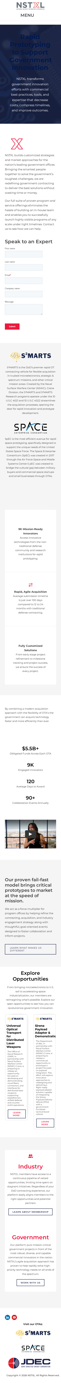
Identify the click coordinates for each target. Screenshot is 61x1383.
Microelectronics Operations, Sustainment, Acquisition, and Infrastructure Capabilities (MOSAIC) (48, 1038)
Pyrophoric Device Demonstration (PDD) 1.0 (18, 1031)
